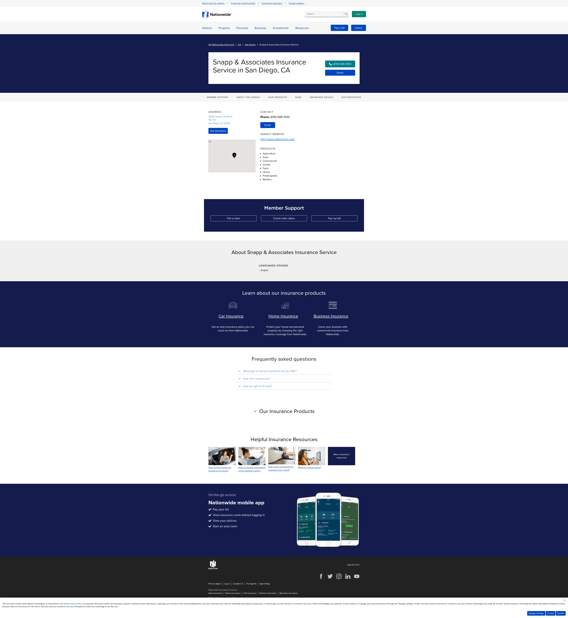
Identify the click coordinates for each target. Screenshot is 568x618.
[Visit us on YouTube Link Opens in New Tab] (357, 578)
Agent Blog (265, 583)
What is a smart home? (309, 467)
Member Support (217, 97)
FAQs (298, 97)
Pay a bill (339, 27)
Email (340, 72)
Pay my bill (342, 219)
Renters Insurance (268, 593)
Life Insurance (250, 593)
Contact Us (238, 583)
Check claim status (290, 219)
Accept (550, 613)
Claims (358, 27)
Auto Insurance (215, 593)
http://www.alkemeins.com (277, 139)
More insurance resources (344, 456)
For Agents (251, 583)
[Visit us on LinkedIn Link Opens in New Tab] (348, 578)
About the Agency (248, 97)
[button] (234, 155)
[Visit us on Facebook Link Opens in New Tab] (321, 578)
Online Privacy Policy (72, 603)
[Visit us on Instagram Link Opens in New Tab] (339, 578)
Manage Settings (536, 613)
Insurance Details (321, 97)
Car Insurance (231, 316)
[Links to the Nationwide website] (213, 568)
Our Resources (351, 97)
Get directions (218, 130)
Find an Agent (214, 583)
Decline (560, 613)
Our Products (277, 97)
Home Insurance (283, 316)
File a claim (241, 219)
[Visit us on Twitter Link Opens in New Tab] (330, 578)
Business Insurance (331, 316)
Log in (359, 14)
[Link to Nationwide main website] (217, 17)
